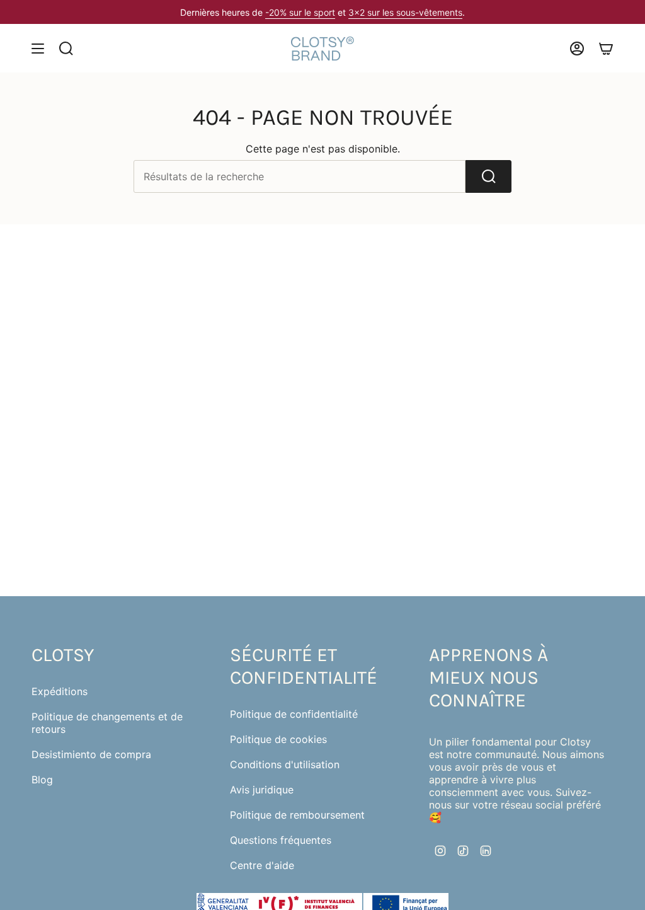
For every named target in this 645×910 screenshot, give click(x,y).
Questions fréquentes (280, 840)
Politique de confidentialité (294, 714)
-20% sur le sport (300, 12)
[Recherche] (488, 176)
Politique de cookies (278, 739)
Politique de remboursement (297, 815)
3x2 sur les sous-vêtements (405, 12)
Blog (42, 779)
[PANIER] (605, 48)
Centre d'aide (262, 865)
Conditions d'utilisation (285, 764)
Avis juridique (262, 789)
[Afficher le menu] (37, 48)
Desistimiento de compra (91, 754)
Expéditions (59, 691)
